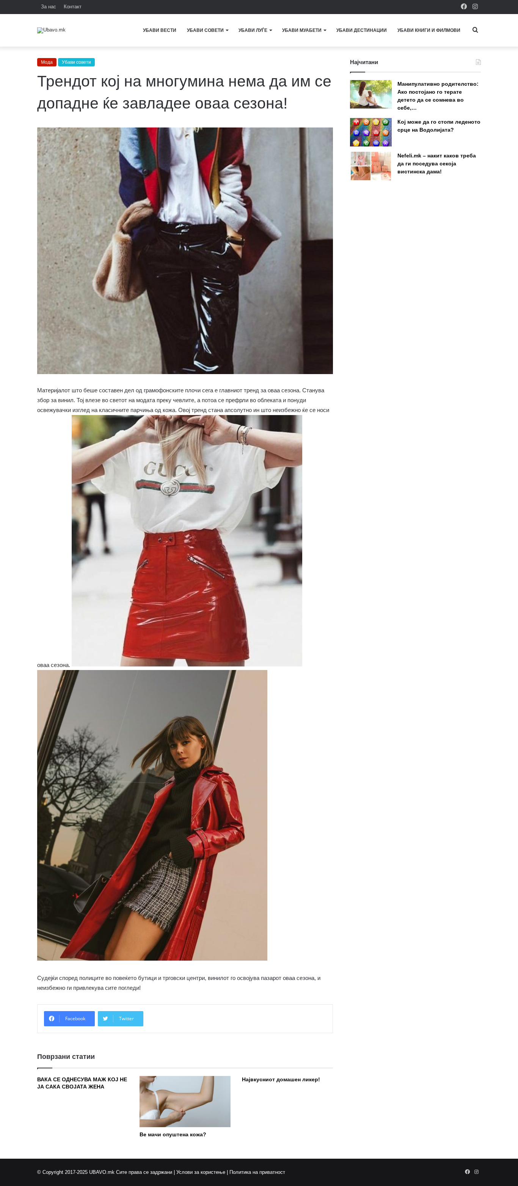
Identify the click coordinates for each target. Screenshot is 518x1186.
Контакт (73, 6)
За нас (48, 6)
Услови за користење (200, 1172)
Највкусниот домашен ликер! (281, 1079)
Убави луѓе (253, 30)
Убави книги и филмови (428, 30)
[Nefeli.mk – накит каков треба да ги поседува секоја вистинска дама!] (371, 166)
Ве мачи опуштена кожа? (173, 1134)
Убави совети (205, 30)
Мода (47, 62)
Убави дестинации (361, 30)
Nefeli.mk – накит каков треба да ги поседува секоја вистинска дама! (436, 164)
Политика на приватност (257, 1172)
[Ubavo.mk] (51, 30)
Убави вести (159, 30)
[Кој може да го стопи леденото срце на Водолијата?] (371, 132)
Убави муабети (302, 30)
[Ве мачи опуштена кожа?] (185, 1101)
